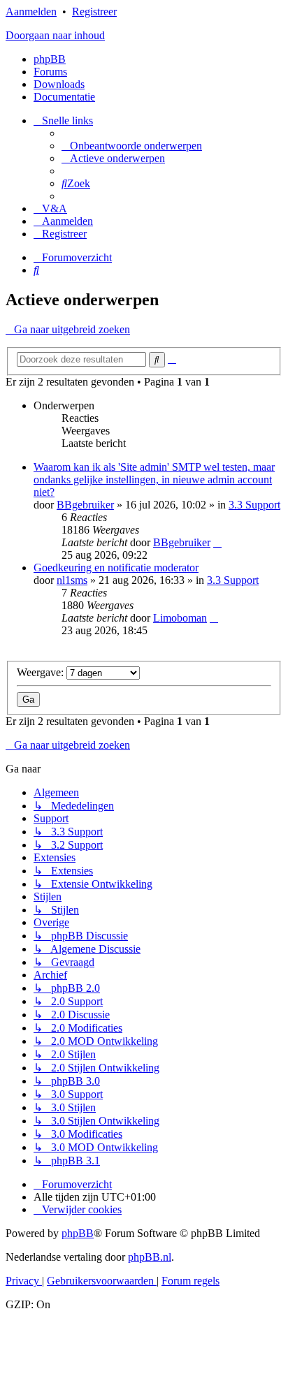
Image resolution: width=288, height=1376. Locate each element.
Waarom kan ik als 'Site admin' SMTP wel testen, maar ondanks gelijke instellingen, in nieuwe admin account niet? (154, 479)
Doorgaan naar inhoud (55, 35)
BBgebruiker (85, 505)
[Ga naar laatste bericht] (217, 542)
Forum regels (190, 1281)
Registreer (94, 11)
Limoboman (180, 618)
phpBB (50, 59)
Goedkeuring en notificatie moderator (116, 567)
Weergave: (41, 672)
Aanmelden (31, 11)
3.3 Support (254, 505)
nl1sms (72, 580)
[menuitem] (132, 146)
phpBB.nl (149, 1257)
